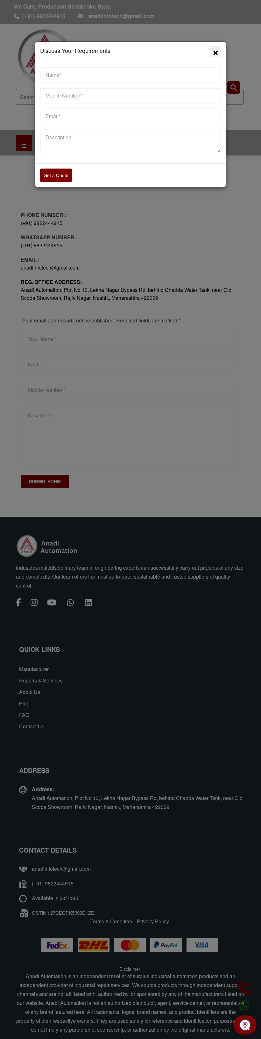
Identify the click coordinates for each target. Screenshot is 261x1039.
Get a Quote (56, 175)
